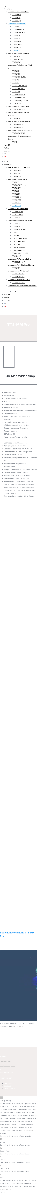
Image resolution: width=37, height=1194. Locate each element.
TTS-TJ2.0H (16, 35)
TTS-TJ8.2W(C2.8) (18, 127)
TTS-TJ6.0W (16, 118)
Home (6, 6)
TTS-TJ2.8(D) (16, 18)
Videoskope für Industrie (17, 23)
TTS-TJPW (15, 26)
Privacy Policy (28, 1130)
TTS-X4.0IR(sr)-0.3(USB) (20, 100)
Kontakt (7, 145)
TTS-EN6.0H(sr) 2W (18, 97)
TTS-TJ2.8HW (17, 41)
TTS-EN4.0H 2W (17, 56)
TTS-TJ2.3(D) (16, 15)
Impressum (7, 1086)
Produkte (7, 9)
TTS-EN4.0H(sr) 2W (18, 94)
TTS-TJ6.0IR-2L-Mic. (19, 77)
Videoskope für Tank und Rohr (19, 106)
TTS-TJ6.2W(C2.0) (18, 124)
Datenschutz (8, 1083)
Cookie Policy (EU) (10, 1088)
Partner (6, 148)
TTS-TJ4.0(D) (16, 21)
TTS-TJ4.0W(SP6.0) (18, 133)
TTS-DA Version (17, 59)
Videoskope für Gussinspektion (19, 130)
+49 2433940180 (5, 1062)
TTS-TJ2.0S (16, 38)
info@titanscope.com (7, 1066)
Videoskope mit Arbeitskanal (18, 121)
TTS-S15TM (16, 92)
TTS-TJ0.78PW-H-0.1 (19, 29)
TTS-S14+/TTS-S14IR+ (19, 86)
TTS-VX (14, 142)
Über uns (7, 151)
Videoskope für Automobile (18, 53)
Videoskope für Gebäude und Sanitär (21, 265)
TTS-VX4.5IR (16, 103)
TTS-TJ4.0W (16, 62)
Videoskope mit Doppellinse (18, 12)
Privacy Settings (17, 1026)
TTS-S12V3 (15, 80)
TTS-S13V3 (15, 83)
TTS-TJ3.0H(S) (17, 44)
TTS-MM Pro (16, 50)
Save (1, 1177)
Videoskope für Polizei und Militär (20, 65)
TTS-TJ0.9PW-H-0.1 (18, 32)
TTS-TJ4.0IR (16, 71)
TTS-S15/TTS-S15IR (18, 89)
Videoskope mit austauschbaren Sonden (22, 285)
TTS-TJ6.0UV (16, 47)
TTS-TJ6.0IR (16, 74)
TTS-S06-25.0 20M (18, 109)
